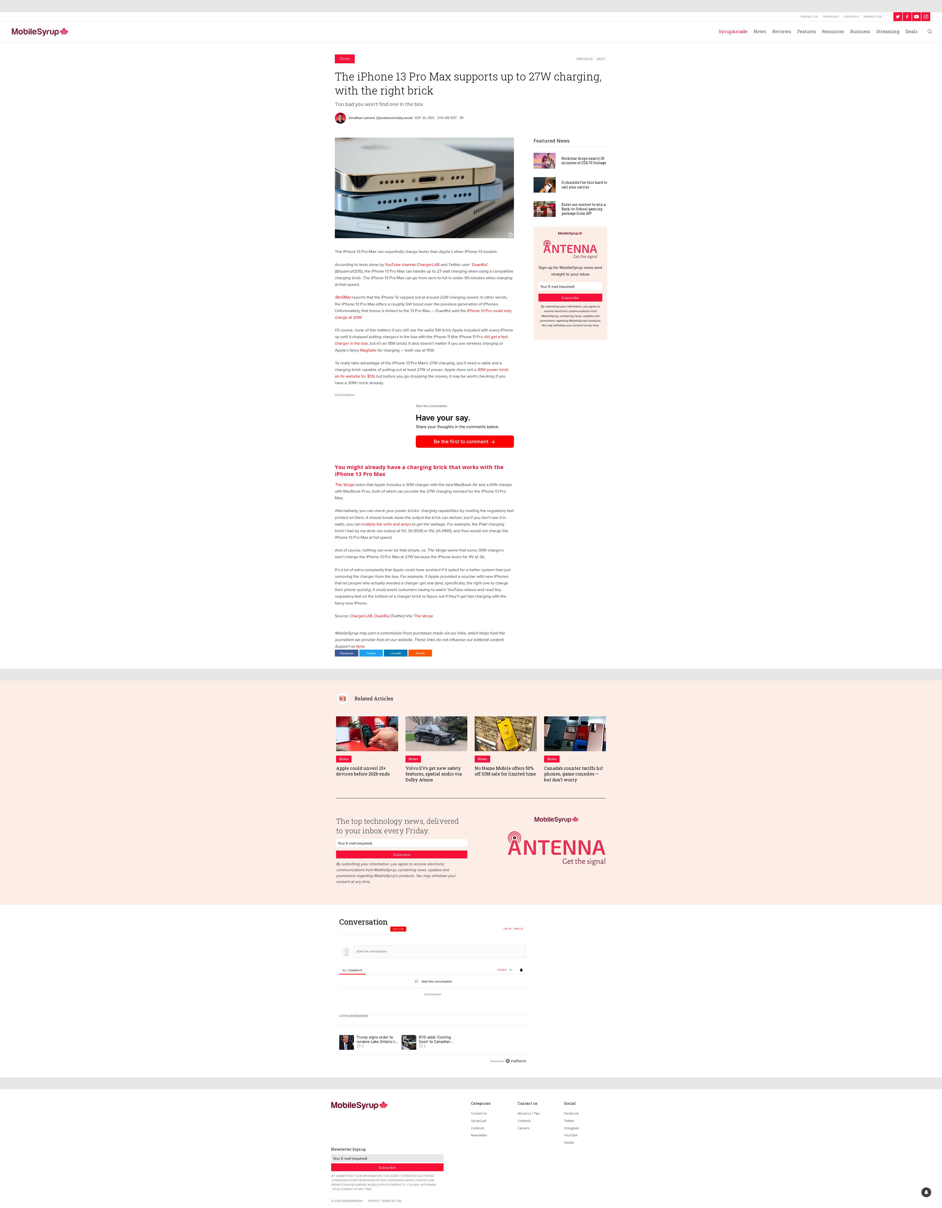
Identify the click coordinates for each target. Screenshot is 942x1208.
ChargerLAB (361, 615)
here (360, 646)
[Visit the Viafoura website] (515, 1061)
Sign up (518, 929)
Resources (833, 31)
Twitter (371, 653)
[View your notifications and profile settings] (521, 970)
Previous (584, 58)
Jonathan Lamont (361, 118)
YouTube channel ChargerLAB (412, 264)
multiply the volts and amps (386, 524)
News (760, 31)
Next (601, 58)
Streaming (888, 31)
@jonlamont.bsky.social (394, 118)
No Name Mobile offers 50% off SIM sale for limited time (505, 771)
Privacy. (374, 1201)
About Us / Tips (529, 1113)
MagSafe (368, 350)
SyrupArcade (733, 31)
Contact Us (809, 16)
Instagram (571, 1128)
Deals (911, 31)
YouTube (570, 1135)
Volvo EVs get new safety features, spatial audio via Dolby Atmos (434, 774)
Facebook (346, 653)
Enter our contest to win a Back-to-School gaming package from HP (584, 209)
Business (860, 31)
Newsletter (873, 16)
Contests (851, 16)
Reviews (781, 31)
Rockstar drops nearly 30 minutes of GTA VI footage (584, 160)
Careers (524, 1128)
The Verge (423, 615)
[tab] (352, 970)
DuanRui (479, 264)
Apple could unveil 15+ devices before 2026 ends (363, 771)
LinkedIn (396, 653)
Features (806, 31)
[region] (432, 991)
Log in (507, 929)
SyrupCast (831, 16)
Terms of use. (391, 1201)
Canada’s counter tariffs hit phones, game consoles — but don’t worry (573, 774)
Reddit (420, 653)
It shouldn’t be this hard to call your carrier (584, 184)
